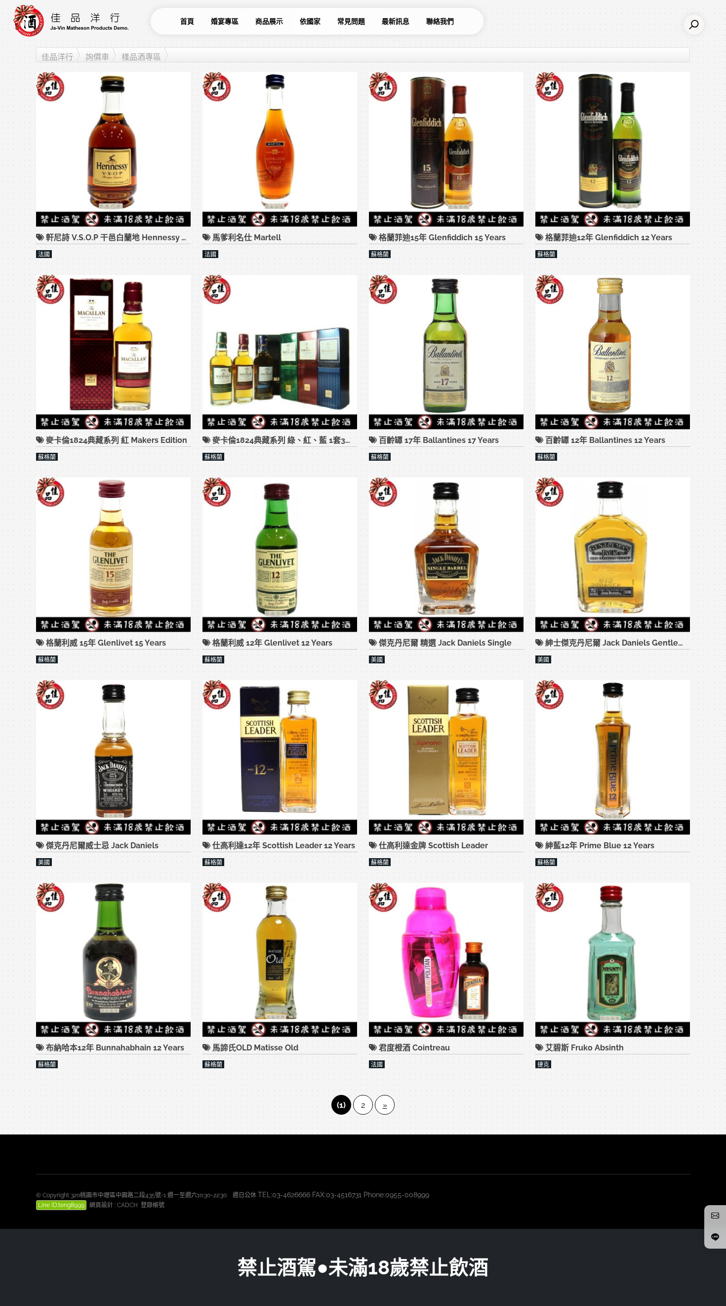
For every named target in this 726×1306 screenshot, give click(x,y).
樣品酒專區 (141, 57)
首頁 (187, 21)
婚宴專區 (225, 21)
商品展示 (269, 21)
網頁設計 (101, 1205)
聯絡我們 (440, 21)
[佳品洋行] (79, 21)
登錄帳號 (152, 1205)
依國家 (310, 21)
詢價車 (97, 57)
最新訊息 (395, 21)
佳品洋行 (57, 57)
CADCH (127, 1205)
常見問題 (351, 21)
